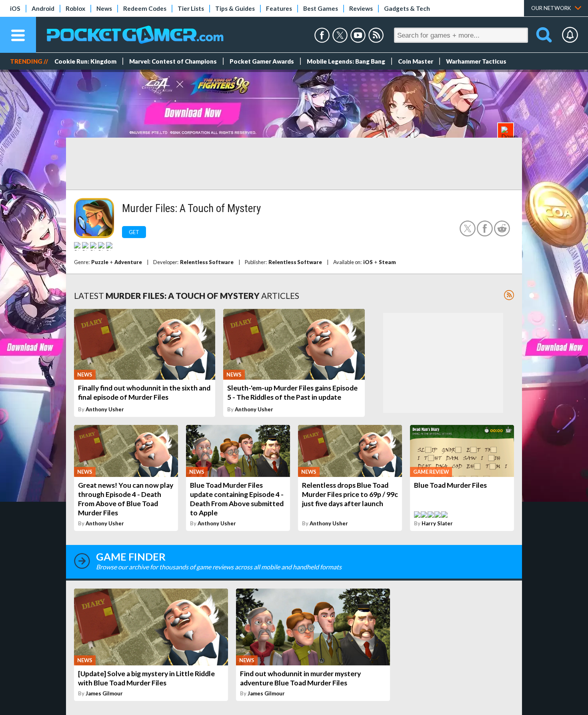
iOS (15, 8)
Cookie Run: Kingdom (85, 61)
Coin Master (415, 61)
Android (43, 8)
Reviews (361, 8)
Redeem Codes (144, 8)
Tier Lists (191, 8)
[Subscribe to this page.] (509, 295)
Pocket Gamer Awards (262, 61)
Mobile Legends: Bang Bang (346, 61)
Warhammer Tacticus (476, 61)
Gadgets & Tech (407, 8)
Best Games (320, 8)
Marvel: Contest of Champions (173, 61)
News (104, 8)
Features (279, 8)
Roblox (75, 8)
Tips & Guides (235, 8)
